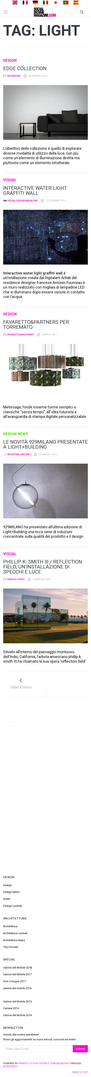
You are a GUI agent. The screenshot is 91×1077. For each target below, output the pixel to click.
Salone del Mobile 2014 (17, 1015)
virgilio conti (16, 579)
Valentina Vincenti (19, 454)
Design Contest (12, 905)
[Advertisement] (45, 791)
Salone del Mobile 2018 (17, 967)
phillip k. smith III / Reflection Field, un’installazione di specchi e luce (42, 567)
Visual (10, 180)
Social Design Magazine (22, 200)
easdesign (13, 76)
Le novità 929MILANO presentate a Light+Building (45, 444)
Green (6, 898)
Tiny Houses (10, 947)
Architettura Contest (15, 933)
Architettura (10, 926)
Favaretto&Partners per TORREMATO (36, 324)
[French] (25, 2)
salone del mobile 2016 (17, 988)
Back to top (80, 1072)
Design (10, 60)
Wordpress (10, 1066)
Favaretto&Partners (20, 334)
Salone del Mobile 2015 (17, 1001)
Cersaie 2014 (11, 1008)
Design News (15, 434)
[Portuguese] (66, 2)
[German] (35, 2)
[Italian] (45, 2)
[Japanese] (56, 2)
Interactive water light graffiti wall (35, 190)
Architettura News (14, 940)
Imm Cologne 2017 (14, 981)
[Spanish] (76, 2)
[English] (15, 2)
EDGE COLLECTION (25, 68)
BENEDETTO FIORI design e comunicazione (44, 1063)
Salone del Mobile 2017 (17, 974)
